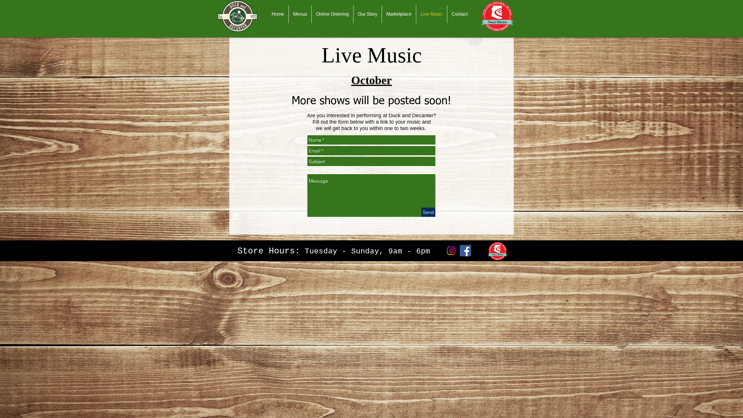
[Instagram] (451, 250)
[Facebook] (465, 250)
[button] (300, 14)
